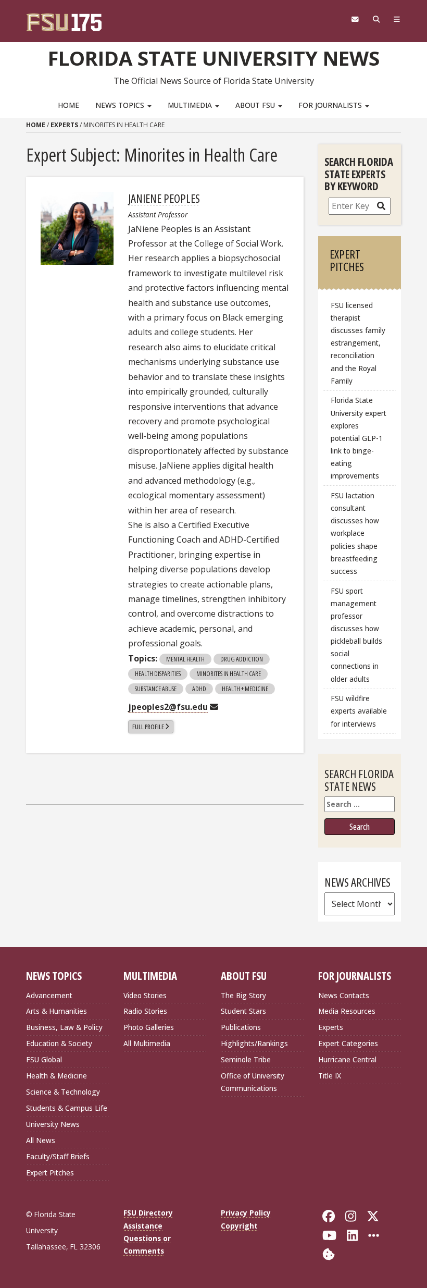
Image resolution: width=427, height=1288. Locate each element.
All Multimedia (146, 1043)
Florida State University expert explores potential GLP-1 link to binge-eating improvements (358, 438)
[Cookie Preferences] (328, 1253)
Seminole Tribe (246, 1059)
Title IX (329, 1076)
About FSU (256, 105)
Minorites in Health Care (228, 673)
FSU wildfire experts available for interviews (359, 710)
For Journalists (331, 105)
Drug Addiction (241, 659)
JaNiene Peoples (164, 198)
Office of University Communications (252, 1082)
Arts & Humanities (56, 1011)
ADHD (199, 688)
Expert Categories (348, 1043)
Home (68, 105)
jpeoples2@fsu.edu (168, 707)
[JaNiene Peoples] (77, 228)
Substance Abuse (156, 688)
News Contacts (343, 995)
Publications (241, 1027)
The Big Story (243, 995)
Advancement (49, 995)
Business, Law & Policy (64, 1027)
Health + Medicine (245, 688)
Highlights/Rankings (254, 1043)
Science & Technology (63, 1092)
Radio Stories (145, 1011)
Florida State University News (214, 57)
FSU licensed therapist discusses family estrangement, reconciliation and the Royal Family (358, 343)
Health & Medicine (56, 1076)
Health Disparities (158, 673)
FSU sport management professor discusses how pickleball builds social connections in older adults (356, 635)
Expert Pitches (50, 1172)
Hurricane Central (347, 1059)
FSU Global (44, 1059)
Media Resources (346, 1011)
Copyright (239, 1226)
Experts (64, 124)
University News (53, 1124)
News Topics (120, 105)
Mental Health (185, 659)
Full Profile (148, 726)
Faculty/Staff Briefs (58, 1156)
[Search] (376, 19)
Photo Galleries (148, 1027)
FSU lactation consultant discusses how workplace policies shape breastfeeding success (355, 533)
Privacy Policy (246, 1213)
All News (40, 1140)
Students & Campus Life (66, 1108)
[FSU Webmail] (355, 19)
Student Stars (243, 1011)
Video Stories (145, 995)
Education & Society (59, 1043)
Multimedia (191, 105)
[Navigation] (397, 19)
